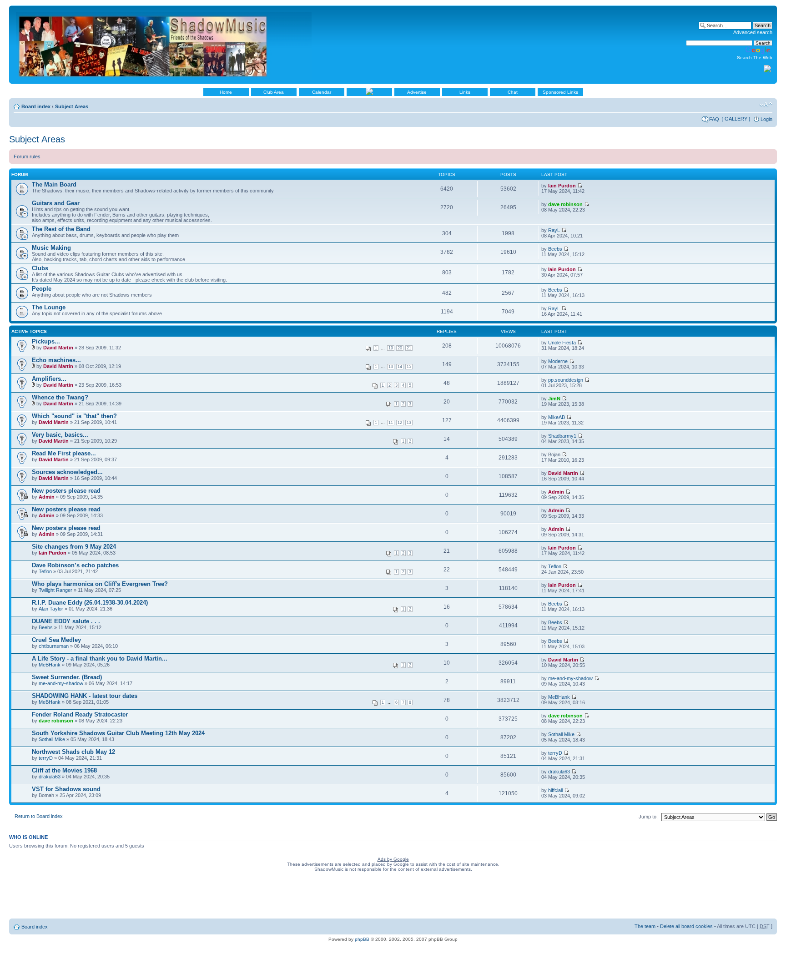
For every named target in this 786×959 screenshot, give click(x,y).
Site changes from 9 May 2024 (74, 546)
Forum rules (27, 156)
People (41, 288)
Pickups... (46, 341)
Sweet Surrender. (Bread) (67, 677)
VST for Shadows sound (66, 789)
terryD (46, 758)
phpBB (362, 939)
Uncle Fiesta (562, 342)
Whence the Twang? (60, 397)
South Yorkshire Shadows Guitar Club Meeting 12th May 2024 (118, 733)
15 (409, 366)
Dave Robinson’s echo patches (75, 565)
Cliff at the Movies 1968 (64, 770)
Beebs (555, 249)
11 (390, 422)
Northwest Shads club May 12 (73, 751)
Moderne (558, 361)
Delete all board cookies (686, 926)
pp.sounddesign (565, 380)
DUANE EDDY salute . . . (66, 621)
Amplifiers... (49, 378)
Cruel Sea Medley (56, 639)
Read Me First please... (64, 453)
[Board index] (164, 44)
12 (400, 422)
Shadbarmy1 (562, 436)
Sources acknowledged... (67, 472)
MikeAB (556, 417)
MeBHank (49, 664)
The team (645, 926)
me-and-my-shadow (61, 683)
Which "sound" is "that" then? (74, 416)
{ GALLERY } (736, 118)
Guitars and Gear (56, 203)
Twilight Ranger (55, 590)
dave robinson (565, 204)
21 (409, 348)
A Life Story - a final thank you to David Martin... (99, 658)
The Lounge (49, 307)
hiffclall (555, 790)
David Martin (58, 347)
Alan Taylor (51, 608)
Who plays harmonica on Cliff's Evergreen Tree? (100, 583)
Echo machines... (56, 360)
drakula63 (49, 776)
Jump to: (648, 816)
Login (766, 119)
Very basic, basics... (60, 434)
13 (390, 366)
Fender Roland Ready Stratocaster (80, 714)
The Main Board (54, 184)
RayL (554, 230)
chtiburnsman (54, 646)
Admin (47, 497)
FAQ (714, 119)
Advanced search (752, 32)
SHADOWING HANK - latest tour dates (84, 695)
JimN (554, 398)
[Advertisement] (393, 897)
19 (390, 348)
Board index (35, 106)
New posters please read (66, 490)
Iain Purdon (562, 185)
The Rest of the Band (61, 229)
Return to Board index (39, 816)
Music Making (51, 247)
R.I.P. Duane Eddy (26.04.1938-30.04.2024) (90, 602)
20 (400, 348)
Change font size (765, 105)
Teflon (45, 571)
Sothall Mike (52, 739)
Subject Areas (71, 106)
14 (400, 366)
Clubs (40, 268)
